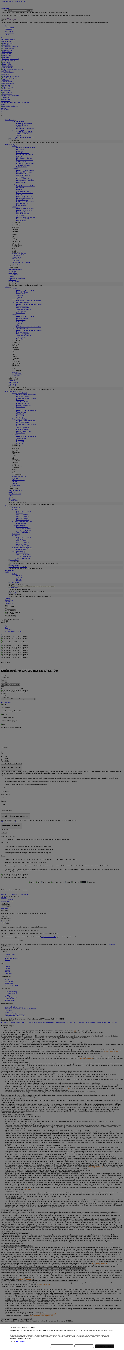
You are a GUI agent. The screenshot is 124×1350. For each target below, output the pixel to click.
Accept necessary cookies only (62, 1346)
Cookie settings (84, 1346)
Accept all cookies (105, 1346)
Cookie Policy (20, 1341)
